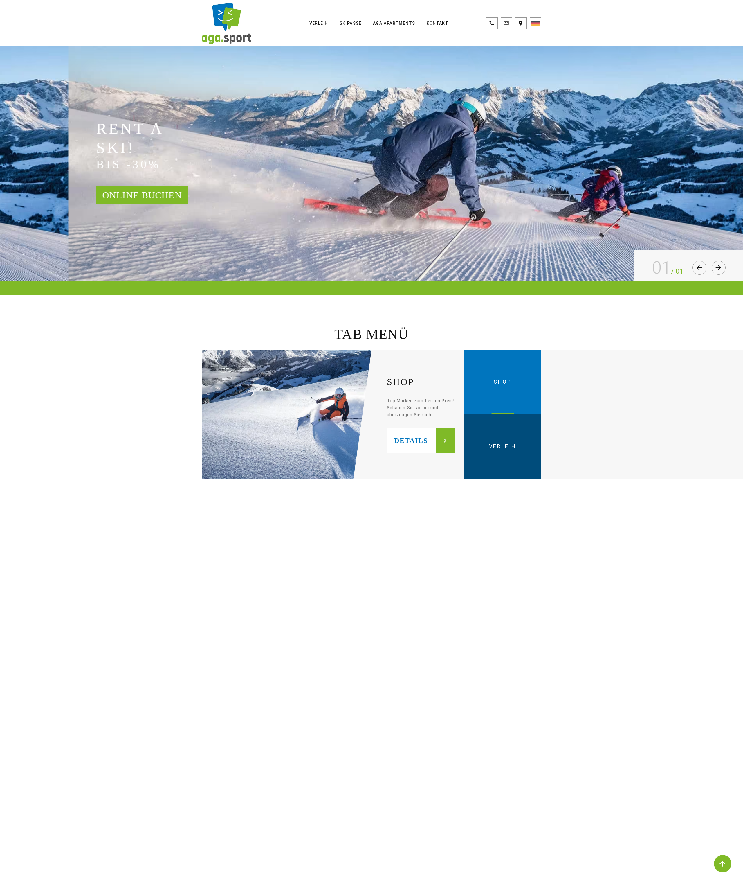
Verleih (318, 23)
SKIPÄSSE (351, 23)
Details (411, 440)
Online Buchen (134, 195)
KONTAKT (438, 23)
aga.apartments (394, 23)
